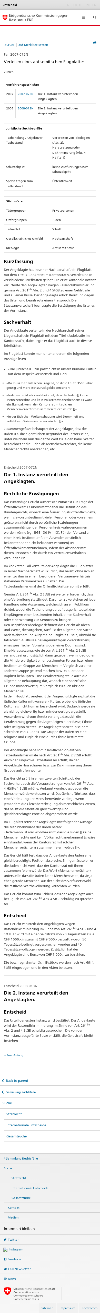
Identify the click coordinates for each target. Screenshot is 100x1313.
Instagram (16, 1249)
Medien (13, 1217)
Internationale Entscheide (26, 1125)
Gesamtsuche (16, 1136)
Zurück (9, 45)
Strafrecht (14, 1114)
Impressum (67, 1308)
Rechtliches (89, 1308)
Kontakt (13, 1208)
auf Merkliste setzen (33, 45)
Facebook (14, 1259)
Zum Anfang (15, 1055)
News (12, 1279)
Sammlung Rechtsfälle (21, 1092)
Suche (7, 1103)
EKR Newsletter (19, 1269)
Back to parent (17, 1080)
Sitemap (47, 1308)
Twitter (13, 1239)
